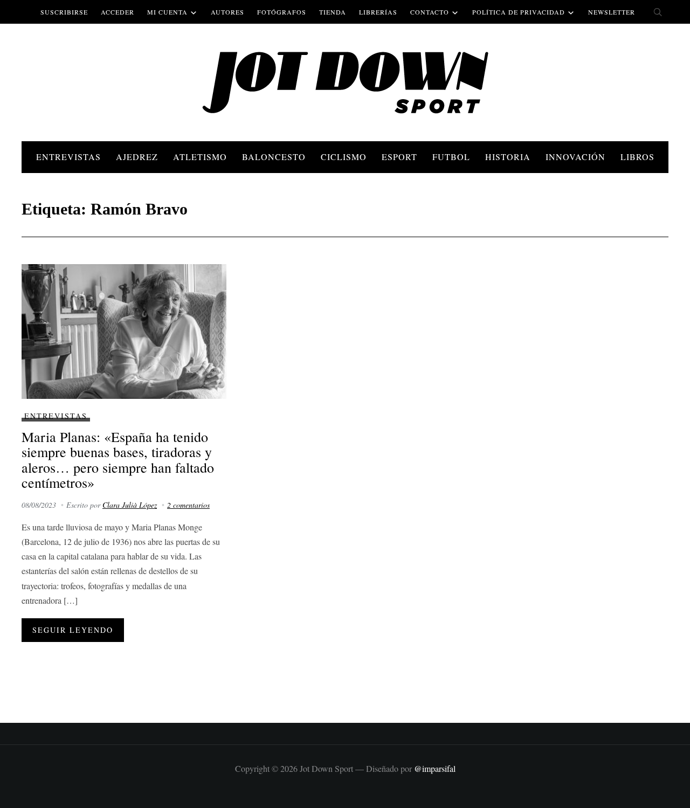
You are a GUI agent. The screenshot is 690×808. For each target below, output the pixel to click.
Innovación (575, 156)
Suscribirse (64, 12)
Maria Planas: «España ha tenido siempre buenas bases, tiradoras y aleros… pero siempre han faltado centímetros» (118, 459)
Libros (637, 156)
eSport (399, 156)
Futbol (451, 156)
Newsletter (611, 12)
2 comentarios (188, 505)
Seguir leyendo (72, 630)
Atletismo (200, 156)
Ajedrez (137, 156)
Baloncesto (274, 156)
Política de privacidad (518, 12)
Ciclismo (344, 156)
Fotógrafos (281, 12)
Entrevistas (68, 156)
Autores (227, 12)
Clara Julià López (129, 505)
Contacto (429, 12)
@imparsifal (435, 768)
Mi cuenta (167, 12)
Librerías (378, 12)
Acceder (117, 12)
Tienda (332, 12)
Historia (507, 156)
